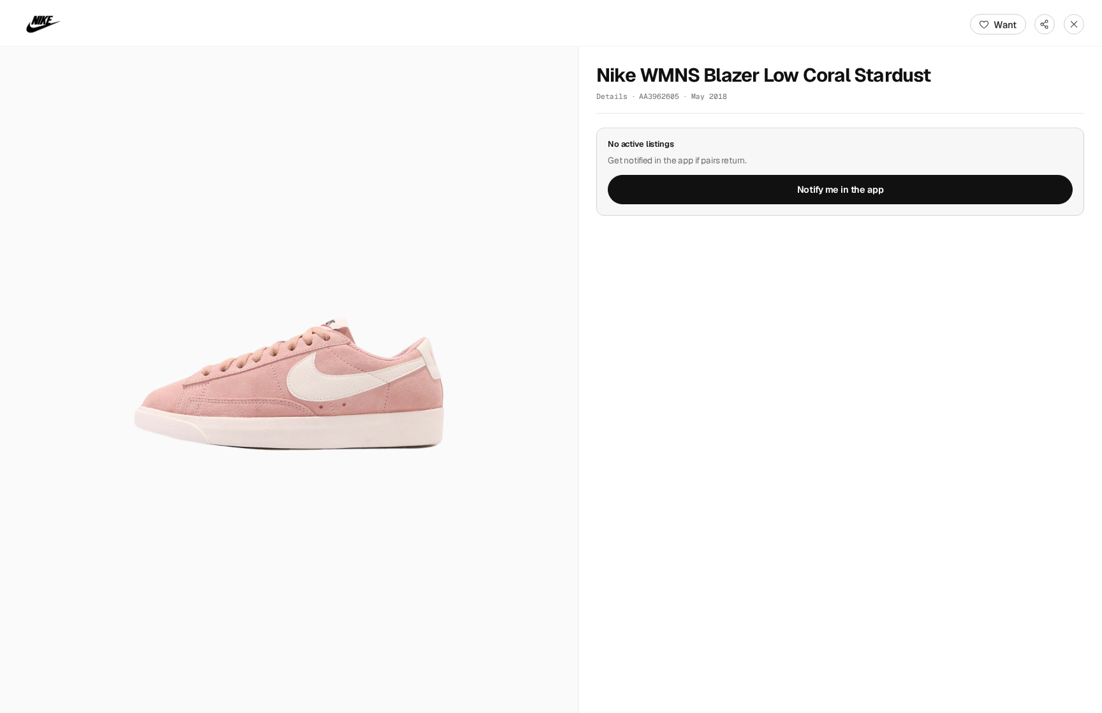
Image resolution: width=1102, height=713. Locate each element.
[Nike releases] (43, 24)
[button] (289, 380)
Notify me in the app (840, 189)
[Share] (1044, 24)
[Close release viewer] (1074, 24)
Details (612, 96)
